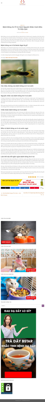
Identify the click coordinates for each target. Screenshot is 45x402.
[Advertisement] (22, 14)
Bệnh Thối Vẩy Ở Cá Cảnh (11, 57)
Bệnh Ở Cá (22, 25)
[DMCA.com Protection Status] (7, 388)
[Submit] (43, 306)
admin (27, 32)
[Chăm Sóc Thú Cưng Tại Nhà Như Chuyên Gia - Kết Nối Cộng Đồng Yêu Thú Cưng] (22, 3)
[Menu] (1, 2)
